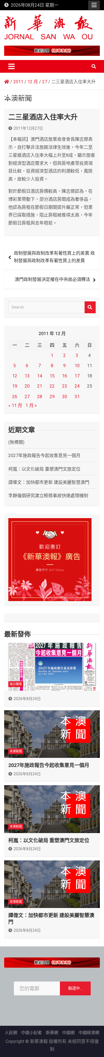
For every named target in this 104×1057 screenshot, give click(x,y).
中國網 (68, 1032)
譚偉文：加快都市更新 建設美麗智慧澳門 (48, 482)
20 (27, 386)
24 (77, 386)
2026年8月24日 (27, 698)
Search (90, 307)
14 (39, 376)
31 (77, 396)
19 (14, 386)
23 (64, 386)
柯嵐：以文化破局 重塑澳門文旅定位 (44, 469)
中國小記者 (31, 1032)
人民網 (11, 1032)
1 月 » (31, 405)
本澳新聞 (16, 751)
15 (52, 376)
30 (64, 396)
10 (77, 365)
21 (39, 386)
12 (14, 376)
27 (27, 396)
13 (27, 376)
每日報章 (16, 684)
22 (52, 386)
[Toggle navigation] (11, 66)
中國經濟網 (88, 1032)
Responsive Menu (94, 5)
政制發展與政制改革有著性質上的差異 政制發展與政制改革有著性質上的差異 (54, 256)
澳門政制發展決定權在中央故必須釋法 (52, 279)
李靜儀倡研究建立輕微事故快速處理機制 (48, 495)
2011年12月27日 (28, 128)
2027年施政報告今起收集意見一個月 (44, 455)
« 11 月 (15, 405)
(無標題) (16, 442)
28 (39, 396)
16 (64, 376)
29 (52, 396)
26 (14, 396)
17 (77, 376)
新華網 (52, 1032)
